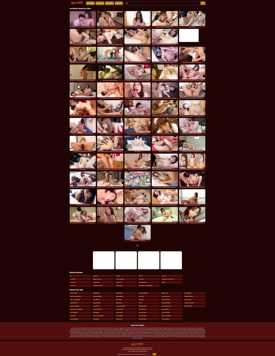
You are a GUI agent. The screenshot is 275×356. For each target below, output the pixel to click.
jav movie (72, 279)
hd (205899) (96, 293)
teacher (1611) (119, 309)
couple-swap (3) (166, 296)
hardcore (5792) (166, 312)
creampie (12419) (143, 293)
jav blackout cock (97, 285)
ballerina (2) (165, 293)
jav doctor (118, 282)
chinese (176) (73, 293)
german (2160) (142, 312)
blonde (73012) (142, 319)
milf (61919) (96, 312)
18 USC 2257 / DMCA (137, 351)
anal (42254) (119, 293)
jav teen (164, 276)
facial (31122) (187, 293)
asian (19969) (73, 312)
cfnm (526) (119, 299)
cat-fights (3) (96, 299)
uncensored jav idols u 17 (168, 279)
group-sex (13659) (120, 306)
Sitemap (145, 351)
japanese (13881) (74, 306)
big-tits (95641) (166, 299)
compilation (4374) (189, 303)
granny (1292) (165, 309)
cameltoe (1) (96, 306)
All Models (110, 3)
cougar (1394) (187, 299)
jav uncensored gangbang (145, 285)
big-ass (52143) (142, 306)
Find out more (148, 354)
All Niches (119, 3)
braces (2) (141, 296)
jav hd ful (141, 279)
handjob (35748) (188, 296)
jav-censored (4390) (98, 315)
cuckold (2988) (74, 319)
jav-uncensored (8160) (76, 309)
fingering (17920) (166, 303)
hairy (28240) (119, 296)
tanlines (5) (119, 319)
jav (71, 276)
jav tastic (72, 285)
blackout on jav (97, 279)
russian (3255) (188, 306)
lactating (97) (165, 319)
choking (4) (96, 319)
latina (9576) (119, 312)
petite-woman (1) (166, 306)
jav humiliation (143, 282)
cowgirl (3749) (96, 303)
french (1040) (142, 309)
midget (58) (119, 303)
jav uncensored (120, 279)
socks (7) (141, 299)
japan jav (95, 276)
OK (154, 354)
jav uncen (72, 282)
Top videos (91, 3)
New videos (101, 3)
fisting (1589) (119, 315)
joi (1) (140, 303)
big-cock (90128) (97, 296)
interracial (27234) (75, 299)
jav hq (140, 276)
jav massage (119, 285)
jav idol (118, 276)
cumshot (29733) (97, 309)
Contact (130, 351)
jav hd (163, 282)
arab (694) (73, 315)
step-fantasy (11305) (75, 296)
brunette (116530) (166, 315)
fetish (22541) (73, 303)
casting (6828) (142, 315)
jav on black (96, 282)
